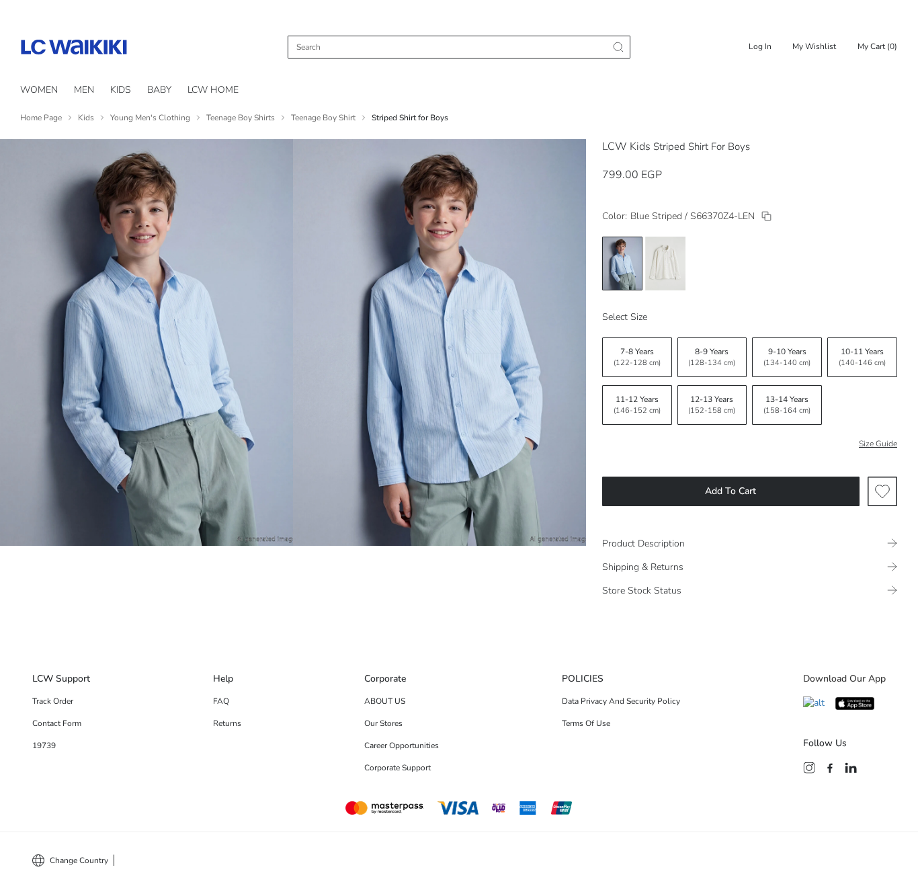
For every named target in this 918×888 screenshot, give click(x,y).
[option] (622, 263)
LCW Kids (626, 146)
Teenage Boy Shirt (323, 117)
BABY (159, 89)
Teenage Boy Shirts (240, 117)
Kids (120, 89)
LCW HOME (213, 89)
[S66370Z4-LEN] (766, 216)
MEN (84, 89)
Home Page (41, 117)
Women (39, 89)
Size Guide (878, 443)
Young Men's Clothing (150, 117)
